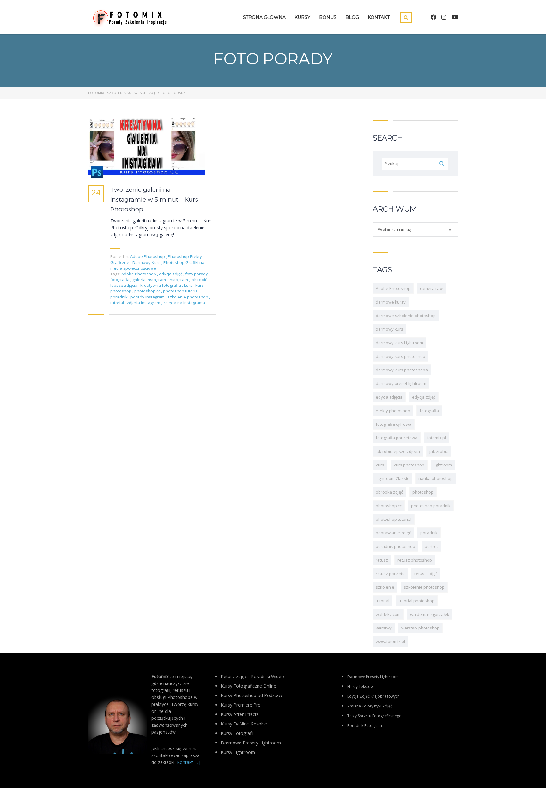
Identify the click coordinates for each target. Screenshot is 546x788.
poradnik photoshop (395, 546)
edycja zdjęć (171, 274)
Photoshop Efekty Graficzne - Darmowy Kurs (156, 259)
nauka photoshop (435, 478)
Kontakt (379, 17)
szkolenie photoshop (188, 297)
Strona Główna (264, 17)
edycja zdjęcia (389, 397)
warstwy (384, 628)
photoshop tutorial (181, 291)
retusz (382, 560)
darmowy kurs (389, 329)
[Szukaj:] (415, 163)
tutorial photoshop (416, 601)
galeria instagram (149, 279)
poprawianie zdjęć (393, 533)
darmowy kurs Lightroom (399, 343)
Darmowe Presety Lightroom (373, 676)
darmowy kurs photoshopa (402, 370)
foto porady (197, 274)
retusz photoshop (414, 560)
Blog (352, 17)
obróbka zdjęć (389, 492)
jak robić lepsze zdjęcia (398, 451)
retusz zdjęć (425, 573)
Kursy (302, 17)
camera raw (431, 288)
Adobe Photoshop (147, 256)
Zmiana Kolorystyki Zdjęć (369, 706)
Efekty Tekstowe (361, 686)
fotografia (120, 279)
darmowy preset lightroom (401, 383)
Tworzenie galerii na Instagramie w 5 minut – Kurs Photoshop (154, 199)
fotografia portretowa (396, 438)
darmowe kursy (391, 302)
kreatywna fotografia (161, 285)
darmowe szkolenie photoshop (406, 315)
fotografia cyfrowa (393, 424)
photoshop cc (147, 291)
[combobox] (415, 229)
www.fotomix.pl (390, 641)
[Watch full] (146, 148)
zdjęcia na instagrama (184, 302)
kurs (188, 285)
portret (431, 546)
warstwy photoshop (420, 628)
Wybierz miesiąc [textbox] (396, 229)
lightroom (443, 465)
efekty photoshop (393, 410)
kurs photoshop (409, 465)
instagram (179, 279)
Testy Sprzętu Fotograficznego (374, 716)
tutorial (117, 302)
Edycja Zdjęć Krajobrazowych (373, 696)
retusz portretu (390, 573)
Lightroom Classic (392, 478)
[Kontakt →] (188, 762)
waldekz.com (388, 614)
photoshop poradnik (431, 505)
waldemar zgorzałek (429, 614)
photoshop (423, 492)
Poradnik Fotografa (364, 725)
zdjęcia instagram (144, 302)
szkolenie (385, 587)
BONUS (328, 17)
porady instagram (148, 297)
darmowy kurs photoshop (400, 356)
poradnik (119, 297)
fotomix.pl (436, 438)
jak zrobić (438, 451)
